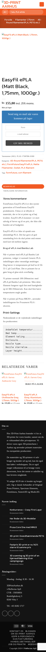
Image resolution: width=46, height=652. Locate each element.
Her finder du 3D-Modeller (23, 518)
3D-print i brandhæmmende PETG (27, 536)
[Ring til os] (17, 613)
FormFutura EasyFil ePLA (20, 164)
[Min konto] (36, 4)
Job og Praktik (17, 644)
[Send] (41, 12)
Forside (8, 19)
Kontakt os (16, 631)
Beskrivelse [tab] (9, 186)
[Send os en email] (11, 613)
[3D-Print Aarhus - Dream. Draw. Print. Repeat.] (15, 4)
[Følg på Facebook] (5, 613)
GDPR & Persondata (23, 636)
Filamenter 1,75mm (24, 19)
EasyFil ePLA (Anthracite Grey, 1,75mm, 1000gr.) (10, 397)
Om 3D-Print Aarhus (23, 633)
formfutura (11, 172)
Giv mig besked (23, 143)
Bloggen (30, 631)
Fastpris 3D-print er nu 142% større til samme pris (24, 546)
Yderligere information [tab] (15, 191)
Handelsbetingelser (23, 641)
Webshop (33, 644)
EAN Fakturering (23, 639)
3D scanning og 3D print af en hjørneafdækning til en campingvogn (24, 558)
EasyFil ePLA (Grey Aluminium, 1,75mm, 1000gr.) (33, 397)
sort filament (24, 172)
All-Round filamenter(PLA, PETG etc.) (23, 21)
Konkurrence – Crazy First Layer (26, 509)
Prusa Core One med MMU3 (23, 527)
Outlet (17, 167)
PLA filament (27, 167)
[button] (32, 4)
